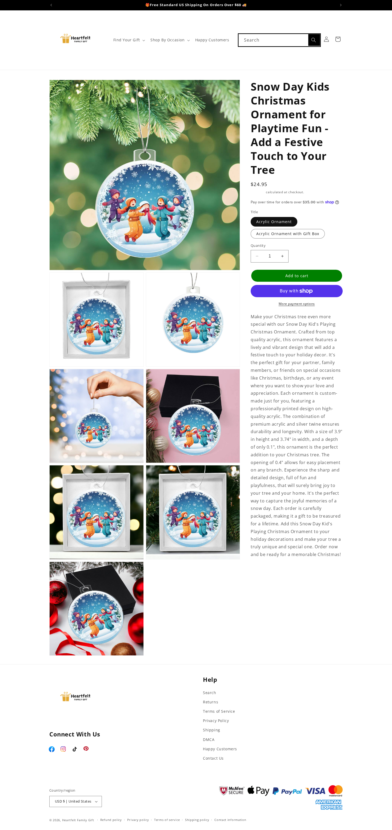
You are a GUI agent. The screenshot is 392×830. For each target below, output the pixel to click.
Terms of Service (219, 711)
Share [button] (262, 570)
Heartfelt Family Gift (78, 820)
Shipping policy (197, 820)
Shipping (258, 192)
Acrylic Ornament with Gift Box (287, 233)
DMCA (208, 739)
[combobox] (279, 40)
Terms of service (167, 820)
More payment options (297, 303)
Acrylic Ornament (274, 221)
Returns (210, 701)
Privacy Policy (216, 720)
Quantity (258, 245)
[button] (128, 40)
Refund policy (111, 820)
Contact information (230, 820)
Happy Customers (220, 748)
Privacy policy (138, 820)
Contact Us (213, 758)
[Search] (314, 40)
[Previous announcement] (51, 5)
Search (209, 692)
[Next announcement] (341, 5)
